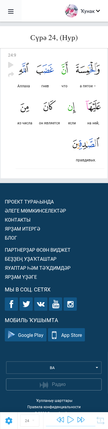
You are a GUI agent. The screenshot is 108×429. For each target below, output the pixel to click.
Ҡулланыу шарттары (54, 400)
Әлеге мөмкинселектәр (35, 210)
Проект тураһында (29, 201)
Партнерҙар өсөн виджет (37, 250)
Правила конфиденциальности (54, 406)
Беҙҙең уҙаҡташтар (30, 259)
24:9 (12, 55)
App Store (71, 335)
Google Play (31, 335)
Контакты (18, 219)
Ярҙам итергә (22, 228)
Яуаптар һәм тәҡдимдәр (37, 268)
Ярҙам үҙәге (21, 277)
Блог (11, 238)
